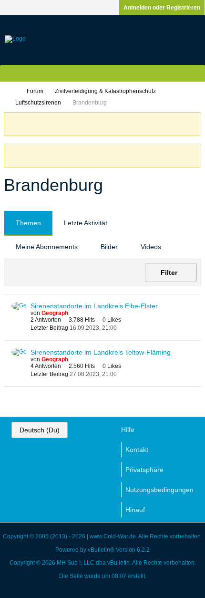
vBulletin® (101, 549)
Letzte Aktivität (85, 223)
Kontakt (136, 449)
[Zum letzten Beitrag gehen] (122, 327)
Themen (28, 223)
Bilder (109, 247)
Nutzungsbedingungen (159, 489)
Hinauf (135, 510)
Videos (151, 247)
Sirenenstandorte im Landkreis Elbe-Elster (94, 306)
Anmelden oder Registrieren (161, 7)
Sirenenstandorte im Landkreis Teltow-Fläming (101, 352)
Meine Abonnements (47, 247)
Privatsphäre (144, 469)
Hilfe (127, 429)
